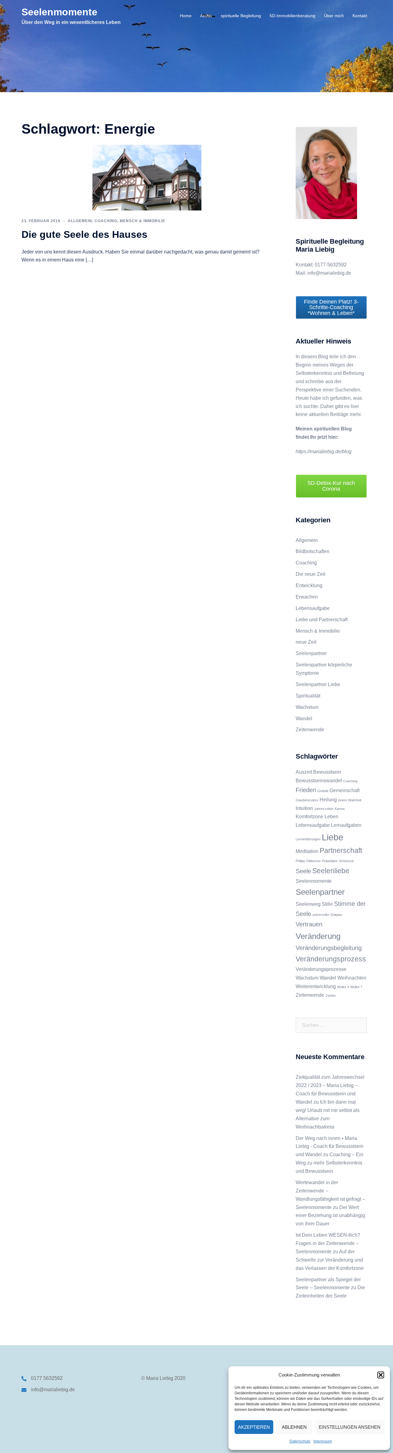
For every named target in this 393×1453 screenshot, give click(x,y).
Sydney (130, 1442)
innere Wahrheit (349, 800)
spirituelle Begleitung (241, 15)
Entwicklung (309, 585)
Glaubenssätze (307, 800)
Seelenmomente (59, 12)
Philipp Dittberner (308, 861)
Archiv (206, 15)
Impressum (322, 1441)
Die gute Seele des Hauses (84, 234)
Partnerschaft (341, 850)
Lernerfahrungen (308, 839)
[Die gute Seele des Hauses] (146, 177)
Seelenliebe (330, 871)
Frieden (306, 790)
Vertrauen (309, 924)
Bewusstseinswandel (319, 780)
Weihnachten (351, 977)
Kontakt (359, 15)
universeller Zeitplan (327, 915)
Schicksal (346, 861)
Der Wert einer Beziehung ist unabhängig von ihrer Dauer (330, 1216)
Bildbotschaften (312, 551)
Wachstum (307, 707)
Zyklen (330, 995)
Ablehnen (294, 1427)
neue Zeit (306, 642)
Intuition (304, 808)
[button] (381, 1375)
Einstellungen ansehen (349, 1427)
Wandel (304, 718)
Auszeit (304, 772)
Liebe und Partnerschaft (322, 619)
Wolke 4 (343, 987)
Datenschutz (300, 1441)
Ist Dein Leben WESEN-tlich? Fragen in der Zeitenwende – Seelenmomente (328, 1243)
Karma (339, 809)
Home (186, 15)
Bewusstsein (327, 772)
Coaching (106, 221)
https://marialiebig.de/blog (324, 451)
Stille (327, 904)
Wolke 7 (356, 987)
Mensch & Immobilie (142, 221)
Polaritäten (330, 861)
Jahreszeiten (323, 809)
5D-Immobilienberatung (292, 15)
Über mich (334, 15)
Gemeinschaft (344, 790)
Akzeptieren (254, 1427)
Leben (331, 816)
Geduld (322, 791)
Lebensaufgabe (313, 608)
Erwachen (307, 596)
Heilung (328, 799)
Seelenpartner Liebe (318, 684)
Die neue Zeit (310, 574)
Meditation (307, 851)
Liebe (332, 837)
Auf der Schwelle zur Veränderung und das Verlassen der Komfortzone (330, 1260)
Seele (303, 871)
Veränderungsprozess (331, 959)
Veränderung (318, 936)
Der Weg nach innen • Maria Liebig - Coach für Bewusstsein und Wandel (330, 1146)
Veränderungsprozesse (321, 969)
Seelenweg (308, 904)
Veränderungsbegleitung (329, 947)
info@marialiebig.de (53, 1389)
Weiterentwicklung (316, 986)
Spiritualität (308, 695)
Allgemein (80, 221)
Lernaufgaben (346, 825)
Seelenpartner (311, 653)
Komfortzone (309, 816)
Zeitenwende (310, 729)
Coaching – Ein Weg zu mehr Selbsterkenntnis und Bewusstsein (329, 1163)
